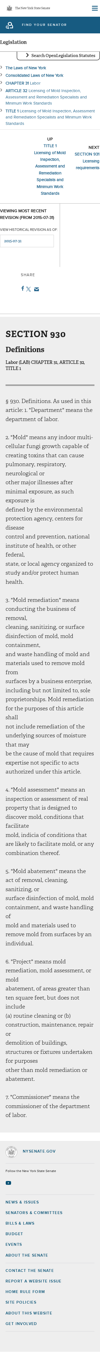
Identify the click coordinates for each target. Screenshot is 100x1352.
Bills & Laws (20, 1223)
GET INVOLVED (21, 1324)
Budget (14, 1234)
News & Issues (22, 1202)
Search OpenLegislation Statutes (63, 55)
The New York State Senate (32, 8)
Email (35, 289)
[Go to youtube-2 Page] (9, 1183)
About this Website (29, 1313)
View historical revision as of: (29, 230)
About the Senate (27, 1255)
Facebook (21, 288)
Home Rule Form (25, 1292)
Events (14, 1245)
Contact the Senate (30, 1271)
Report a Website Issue (34, 1281)
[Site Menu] (94, 8)
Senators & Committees (34, 1213)
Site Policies (21, 1302)
